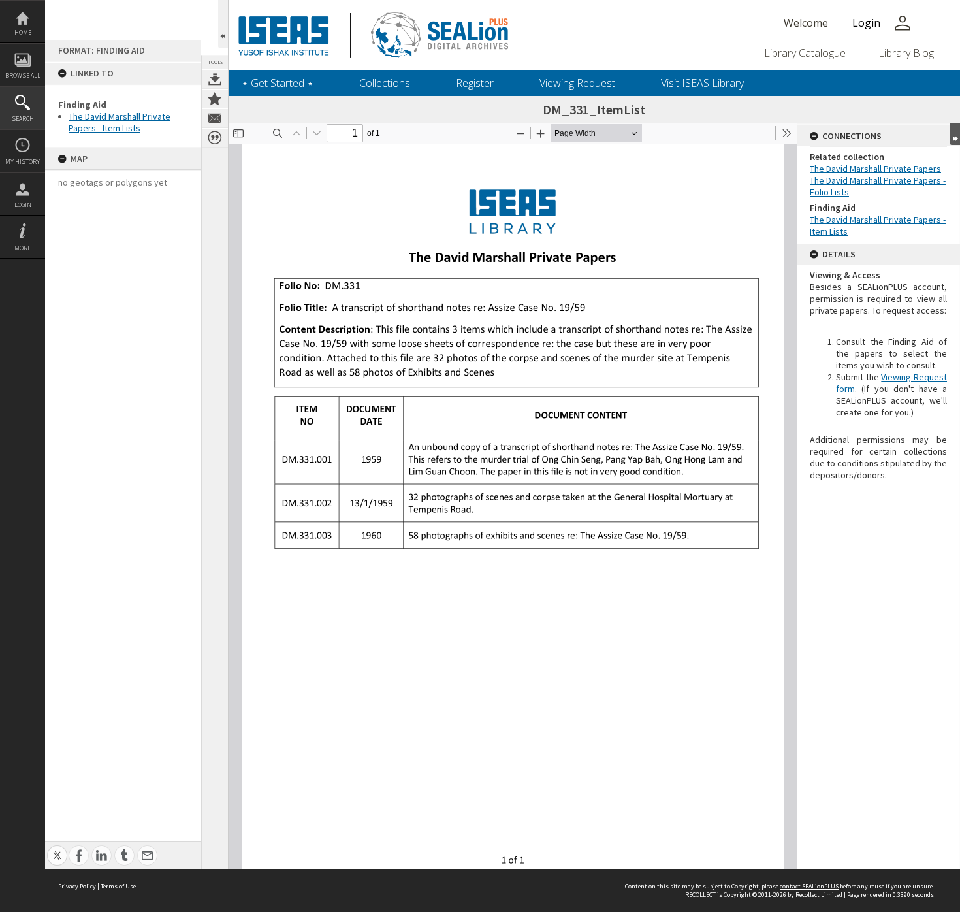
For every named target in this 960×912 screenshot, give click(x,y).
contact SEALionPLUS (809, 886)
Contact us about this (215, 118)
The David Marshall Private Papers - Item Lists (119, 122)
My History (22, 161)
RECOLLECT (700, 894)
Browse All (22, 75)
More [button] (22, 248)
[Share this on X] (57, 848)
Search (23, 118)
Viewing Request (577, 83)
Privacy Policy (77, 886)
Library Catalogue (805, 53)
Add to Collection (215, 98)
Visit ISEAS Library (702, 83)
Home (22, 32)
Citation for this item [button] (215, 138)
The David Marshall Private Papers (875, 168)
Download (215, 79)
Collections (384, 83)
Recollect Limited (818, 894)
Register (475, 83)
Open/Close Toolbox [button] (223, 24)
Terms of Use (118, 886)
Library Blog (906, 53)
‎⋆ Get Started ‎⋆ (277, 83)
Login (22, 205)
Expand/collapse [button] (955, 134)
